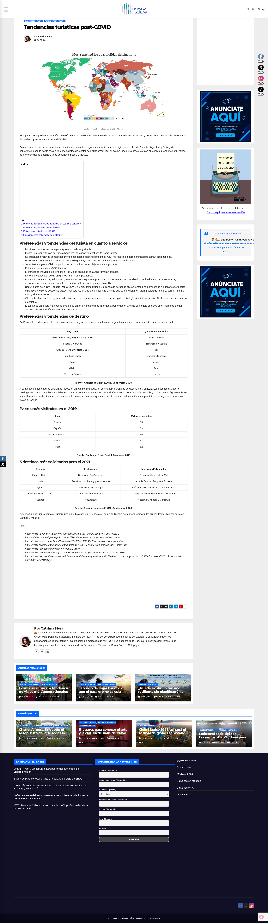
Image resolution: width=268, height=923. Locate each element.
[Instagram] (258, 9)
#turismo (209, 243)
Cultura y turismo (88, 722)
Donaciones (183, 794)
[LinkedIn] (47, 651)
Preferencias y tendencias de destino (41, 227)
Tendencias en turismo (55, 21)
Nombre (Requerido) (108, 770)
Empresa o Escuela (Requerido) (113, 799)
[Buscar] (263, 9)
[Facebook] (248, 9)
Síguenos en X (185, 787)
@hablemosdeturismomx (228, 233)
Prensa (233, 742)
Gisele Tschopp (106, 697)
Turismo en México (49, 684)
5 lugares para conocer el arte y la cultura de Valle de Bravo (103, 731)
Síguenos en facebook (189, 781)
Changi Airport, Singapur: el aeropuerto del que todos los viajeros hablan (42, 733)
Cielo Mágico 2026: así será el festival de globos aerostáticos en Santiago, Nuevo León (164, 733)
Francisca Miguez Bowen (169, 697)
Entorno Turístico (48, 697)
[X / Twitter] (253, 9)
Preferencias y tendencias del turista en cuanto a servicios (52, 224)
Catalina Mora (45, 36)
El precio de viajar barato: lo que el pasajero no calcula (101, 690)
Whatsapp (103, 828)
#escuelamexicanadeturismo (244, 243)
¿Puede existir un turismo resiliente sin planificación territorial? (159, 691)
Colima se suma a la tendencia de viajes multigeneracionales (44, 690)
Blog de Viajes (25, 726)
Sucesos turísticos (148, 726)
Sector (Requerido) (107, 790)
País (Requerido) (106, 819)
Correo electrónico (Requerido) (113, 780)
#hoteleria (221, 243)
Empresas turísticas (43, 726)
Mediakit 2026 (185, 774)
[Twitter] (36, 651)
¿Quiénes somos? (187, 760)
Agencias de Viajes (87, 684)
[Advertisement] (51, 192)
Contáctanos (184, 767)
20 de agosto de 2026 (153, 738)
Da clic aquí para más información (226, 212)
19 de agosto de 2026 (213, 742)
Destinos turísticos (107, 722)
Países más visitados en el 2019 (39, 231)
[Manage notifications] (261, 917)
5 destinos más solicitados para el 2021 (42, 235)
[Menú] (6, 9)
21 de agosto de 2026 (33, 738)
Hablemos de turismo (34, 21)
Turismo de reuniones (228, 730)
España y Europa (61, 726)
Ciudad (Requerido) (108, 809)
